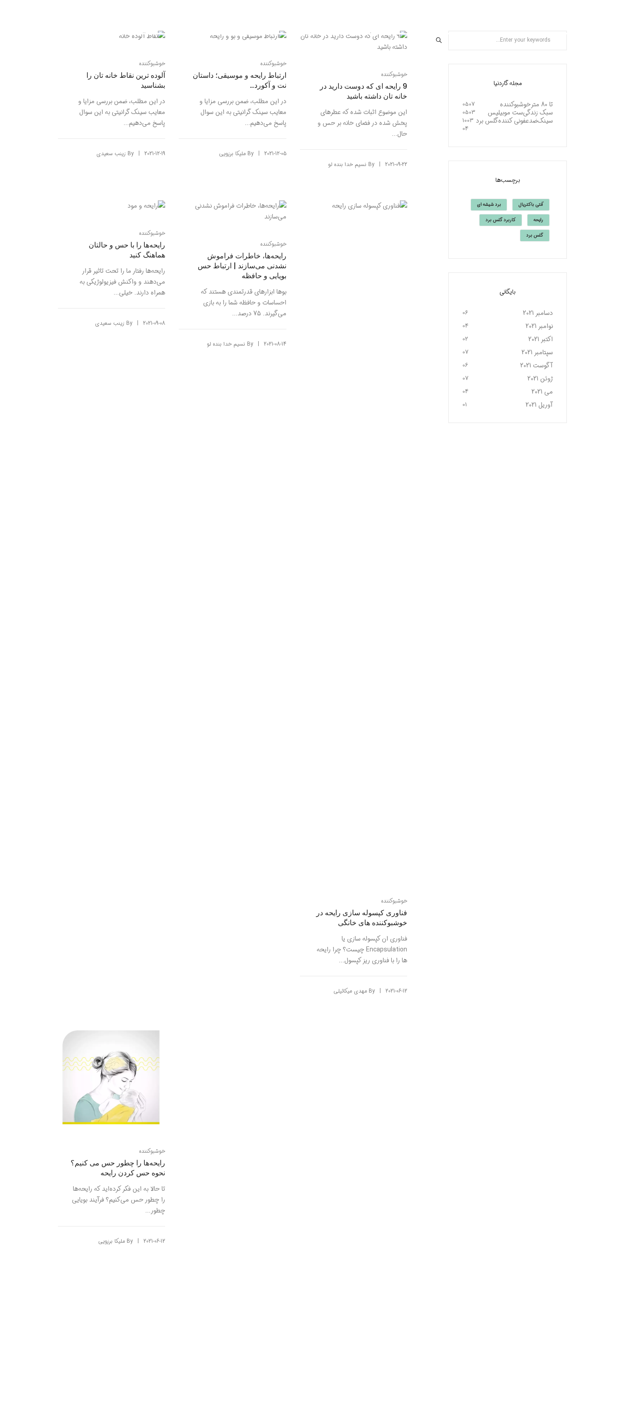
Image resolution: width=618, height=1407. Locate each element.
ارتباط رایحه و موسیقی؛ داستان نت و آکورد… (239, 80)
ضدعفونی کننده (517, 121)
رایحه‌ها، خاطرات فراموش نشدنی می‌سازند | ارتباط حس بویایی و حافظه (242, 266)
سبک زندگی (538, 113)
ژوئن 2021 (540, 379)
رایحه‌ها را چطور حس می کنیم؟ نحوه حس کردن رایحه (118, 1168)
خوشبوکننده (152, 63)
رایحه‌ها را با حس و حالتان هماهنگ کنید (127, 250)
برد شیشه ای (489, 204)
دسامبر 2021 (538, 313)
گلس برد (487, 121)
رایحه (538, 220)
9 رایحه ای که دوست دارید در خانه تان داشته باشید (363, 91)
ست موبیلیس (505, 113)
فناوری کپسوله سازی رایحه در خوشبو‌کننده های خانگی (361, 918)
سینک (545, 121)
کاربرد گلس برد (500, 220)
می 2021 (542, 392)
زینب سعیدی (111, 153)
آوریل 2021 (539, 405)
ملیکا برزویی (232, 153)
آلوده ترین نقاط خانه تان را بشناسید (125, 80)
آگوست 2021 (536, 365)
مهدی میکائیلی (350, 991)
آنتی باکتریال (530, 204)
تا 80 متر (542, 104)
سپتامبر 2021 (537, 352)
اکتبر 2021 (540, 339)
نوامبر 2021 (539, 326)
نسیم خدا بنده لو (347, 164)
